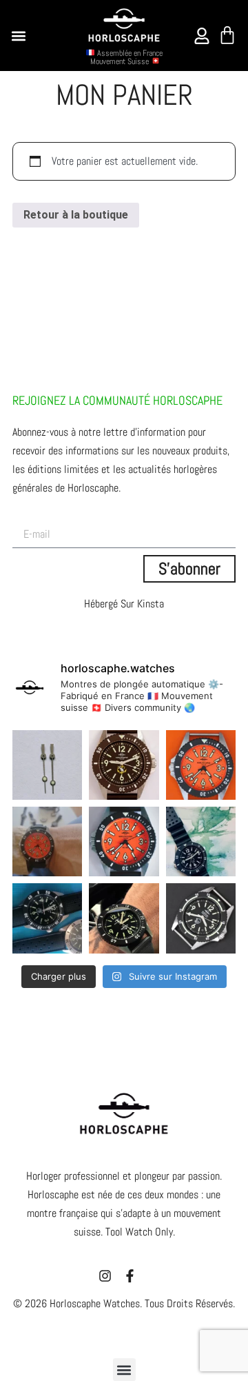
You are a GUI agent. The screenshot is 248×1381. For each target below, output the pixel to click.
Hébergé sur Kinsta (124, 603)
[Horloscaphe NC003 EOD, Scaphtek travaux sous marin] (201, 918)
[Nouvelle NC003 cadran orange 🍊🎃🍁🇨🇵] (123, 841)
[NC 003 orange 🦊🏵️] (201, 765)
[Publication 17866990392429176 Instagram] (47, 841)
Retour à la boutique (75, 214)
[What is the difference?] (47, 765)
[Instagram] (105, 1275)
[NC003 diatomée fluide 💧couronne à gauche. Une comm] (201, 841)
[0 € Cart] (227, 35)
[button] (19, 35)
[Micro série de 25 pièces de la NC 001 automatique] (47, 918)
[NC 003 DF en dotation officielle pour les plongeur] (123, 765)
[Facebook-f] (129, 1275)
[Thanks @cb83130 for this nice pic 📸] (123, 918)
